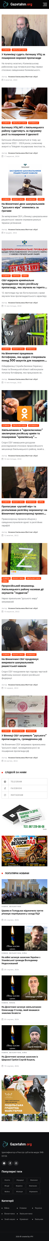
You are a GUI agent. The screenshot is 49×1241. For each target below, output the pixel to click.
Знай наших (9, 1219)
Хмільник (39, 1219)
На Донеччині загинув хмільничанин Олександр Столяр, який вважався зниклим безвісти (21, 1010)
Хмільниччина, (15, 953)
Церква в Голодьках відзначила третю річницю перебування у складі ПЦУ (22, 912)
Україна (16, 276)
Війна (41, 199)
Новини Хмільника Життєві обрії (23, 77)
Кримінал (33, 123)
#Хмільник (33, 1186)
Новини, (5, 906)
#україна (19, 1186)
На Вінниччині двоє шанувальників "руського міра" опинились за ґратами (23, 208)
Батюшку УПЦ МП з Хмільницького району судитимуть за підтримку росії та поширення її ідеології (23, 131)
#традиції (20, 1180)
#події (6, 1186)
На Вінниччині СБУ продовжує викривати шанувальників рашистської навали (20, 663)
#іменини (34, 1180)
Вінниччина (18, 199)
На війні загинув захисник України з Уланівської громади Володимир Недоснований (21, 960)
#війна (7, 1192)
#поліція (19, 1192)
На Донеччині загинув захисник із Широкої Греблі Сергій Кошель (20, 1058)
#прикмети (33, 1192)
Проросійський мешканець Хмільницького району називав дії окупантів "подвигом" (23, 589)
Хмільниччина (19, 50)
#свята (7, 1180)
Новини (6, 50)
